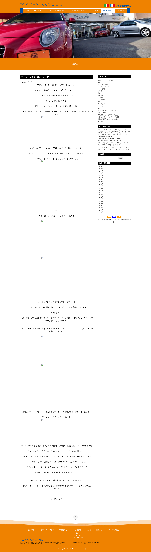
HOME (27, 11)
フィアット (101, 82)
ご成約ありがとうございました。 (108, 115)
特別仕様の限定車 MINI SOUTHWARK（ (110, 138)
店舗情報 (78, 530)
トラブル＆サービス (104, 87)
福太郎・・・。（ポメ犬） (106, 80)
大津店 (100, 91)
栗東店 (100, 93)
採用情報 (100, 121)
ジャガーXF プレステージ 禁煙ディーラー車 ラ (113, 130)
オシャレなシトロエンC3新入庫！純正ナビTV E (113, 134)
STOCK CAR (38, 11)
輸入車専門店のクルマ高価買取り (108, 119)
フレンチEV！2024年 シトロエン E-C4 (110, 145)
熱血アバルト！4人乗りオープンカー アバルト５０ (114, 149)
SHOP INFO (94, 11)
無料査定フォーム (64, 530)
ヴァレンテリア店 (78, 537)
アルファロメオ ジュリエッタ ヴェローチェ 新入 (113, 147)
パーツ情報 (101, 89)
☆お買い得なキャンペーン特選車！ (109, 117)
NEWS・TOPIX (107, 11)
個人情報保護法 (114, 530)
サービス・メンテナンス (46, 530)
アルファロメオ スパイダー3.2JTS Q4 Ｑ (110, 140)
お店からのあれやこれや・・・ (108, 110)
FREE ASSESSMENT (78, 11)
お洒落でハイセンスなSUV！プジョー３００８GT (114, 132)
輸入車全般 (101, 99)
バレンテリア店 (103, 84)
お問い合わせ (100, 530)
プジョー (100, 102)
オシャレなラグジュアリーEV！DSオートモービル (114, 143)
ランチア (100, 97)
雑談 (99, 108)
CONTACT (121, 11)
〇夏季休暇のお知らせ (105, 136)
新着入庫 (100, 95)
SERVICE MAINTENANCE (56, 11)
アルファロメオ (103, 104)
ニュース (100, 106)
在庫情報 (31, 530)
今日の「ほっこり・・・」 (106, 112)
